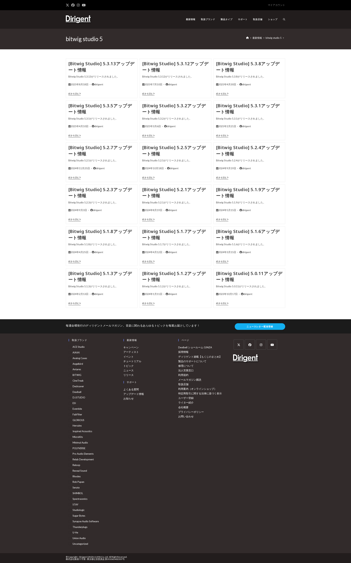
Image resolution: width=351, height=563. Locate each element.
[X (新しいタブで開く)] (68, 5)
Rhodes (77, 476)
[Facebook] (250, 345)
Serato (76, 487)
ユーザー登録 (186, 397)
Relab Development (83, 459)
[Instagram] (261, 345)
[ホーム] (247, 37)
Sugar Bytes (79, 515)
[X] (239, 345)
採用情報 (183, 351)
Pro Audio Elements (83, 453)
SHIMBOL (78, 493)
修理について (186, 365)
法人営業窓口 (186, 370)
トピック (128, 365)
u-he (75, 532)
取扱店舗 (183, 384)
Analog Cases (80, 358)
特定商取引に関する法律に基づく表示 (200, 393)
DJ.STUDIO (79, 397)
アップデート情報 (133, 393)
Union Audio (79, 538)
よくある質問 (131, 389)
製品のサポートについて (192, 361)
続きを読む (74, 93)
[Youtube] (272, 345)
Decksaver (78, 386)
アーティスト (131, 351)
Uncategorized (80, 543)
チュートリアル (132, 361)
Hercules (77, 425)
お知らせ (128, 398)
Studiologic (78, 510)
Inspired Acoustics (82, 431)
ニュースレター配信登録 (260, 326)
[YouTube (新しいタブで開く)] (84, 5)
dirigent (98, 84)
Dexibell (77, 392)
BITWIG (77, 375)
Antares (77, 369)
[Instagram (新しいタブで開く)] (78, 5)
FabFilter (77, 414)
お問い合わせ (186, 416)
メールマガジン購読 (189, 379)
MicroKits (78, 436)
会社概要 (183, 407)
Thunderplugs (80, 527)
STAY (75, 504)
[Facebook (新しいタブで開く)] (73, 5)
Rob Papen (78, 481)
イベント (128, 356)
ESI (74, 403)
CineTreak (78, 380)
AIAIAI (76, 352)
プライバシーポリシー (191, 411)
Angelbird (78, 363)
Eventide (77, 408)
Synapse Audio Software (86, 521)
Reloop (76, 465)
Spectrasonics (80, 498)
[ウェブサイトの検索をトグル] (284, 19)
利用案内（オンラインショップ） (197, 388)
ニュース (128, 370)
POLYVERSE (79, 448)
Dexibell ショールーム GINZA (195, 347)
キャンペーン (131, 347)
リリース (128, 374)
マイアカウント (276, 4)
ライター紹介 (186, 402)
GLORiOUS (78, 420)
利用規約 (183, 374)
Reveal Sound (80, 470)
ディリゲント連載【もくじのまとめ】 (200, 356)
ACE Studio (79, 346)
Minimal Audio (80, 442)
